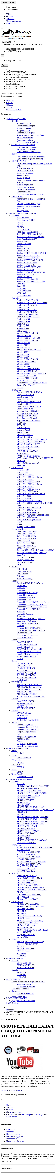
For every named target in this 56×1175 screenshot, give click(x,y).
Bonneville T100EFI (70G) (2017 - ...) (32, 602)
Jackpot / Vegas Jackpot (26, 732)
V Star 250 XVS (23, 430)
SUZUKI (15, 298)
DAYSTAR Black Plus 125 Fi (29, 649)
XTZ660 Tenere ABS (26, 854)
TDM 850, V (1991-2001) (27, 866)
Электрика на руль (25, 168)
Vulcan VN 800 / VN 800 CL (29, 508)
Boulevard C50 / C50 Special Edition (32, 302)
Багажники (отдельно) (26, 149)
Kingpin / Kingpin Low (26, 736)
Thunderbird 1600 (24, 633)
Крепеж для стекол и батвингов (31, 199)
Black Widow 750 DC (26, 220)
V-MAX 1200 (22, 432)
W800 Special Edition (26, 526)
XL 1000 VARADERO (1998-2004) (32, 840)
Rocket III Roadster (25, 614)
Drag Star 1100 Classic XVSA (29, 392)
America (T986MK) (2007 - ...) (30, 583)
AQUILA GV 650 (24, 692)
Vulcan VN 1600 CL (25, 479)
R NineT (20, 753)
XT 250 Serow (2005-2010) (28, 852)
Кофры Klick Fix (24, 123)
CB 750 (20, 225)
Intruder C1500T (24, 357)
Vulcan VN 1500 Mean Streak (29, 477)
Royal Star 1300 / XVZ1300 (28, 420)
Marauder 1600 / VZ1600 (27, 378)
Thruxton (20, 626)
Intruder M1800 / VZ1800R (28, 368)
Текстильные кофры (26, 133)
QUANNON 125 (24, 713)
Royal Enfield (17, 774)
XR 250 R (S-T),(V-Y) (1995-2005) (31, 793)
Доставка (10, 18)
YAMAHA (16, 390)
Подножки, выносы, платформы (31, 180)
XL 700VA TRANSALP (27, 826)
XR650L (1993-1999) (26, 800)
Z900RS (20, 767)
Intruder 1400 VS (24, 335)
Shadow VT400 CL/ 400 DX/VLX (31, 253)
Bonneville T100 (24, 600)
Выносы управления (26, 189)
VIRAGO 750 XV (24, 449)
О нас (8, 14)
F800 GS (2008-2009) (26, 949)
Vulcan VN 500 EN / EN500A (29, 501)
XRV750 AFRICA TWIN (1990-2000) (33, 817)
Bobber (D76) (22, 588)
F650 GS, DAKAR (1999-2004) (30, 941)
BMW (14, 750)
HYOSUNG (16, 682)
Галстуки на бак (24, 192)
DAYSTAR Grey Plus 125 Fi (29, 654)
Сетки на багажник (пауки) (29, 152)
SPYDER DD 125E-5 (26, 708)
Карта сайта (11, 1117)
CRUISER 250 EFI (25, 663)
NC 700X (21, 814)
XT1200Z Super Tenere (26, 871)
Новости (10, 100)
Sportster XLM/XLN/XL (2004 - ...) (32, 552)
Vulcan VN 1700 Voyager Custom (31, 493)
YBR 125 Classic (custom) (28, 463)
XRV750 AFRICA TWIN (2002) (30, 824)
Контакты (10, 23)
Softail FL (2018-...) (25, 541)
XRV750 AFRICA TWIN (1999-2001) (33, 821)
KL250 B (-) (22, 911)
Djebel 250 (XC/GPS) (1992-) (29, 878)
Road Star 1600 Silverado (27, 418)
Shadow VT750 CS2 (25, 274)
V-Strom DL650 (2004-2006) (29, 894)
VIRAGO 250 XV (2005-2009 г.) (31, 442)
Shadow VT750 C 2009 (27, 262)
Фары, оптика (23, 175)
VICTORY (16, 722)
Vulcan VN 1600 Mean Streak (29, 484)
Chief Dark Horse (24, 571)
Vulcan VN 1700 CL (25, 486)
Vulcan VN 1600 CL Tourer (28, 482)
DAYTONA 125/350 (25, 701)
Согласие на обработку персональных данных (26, 1114)
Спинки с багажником (27, 147)
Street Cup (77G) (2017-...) (28, 621)
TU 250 (20, 387)
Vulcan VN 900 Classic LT (28, 512)
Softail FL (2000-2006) (26, 536)
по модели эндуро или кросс (19, 779)
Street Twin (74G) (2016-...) (28, 623)
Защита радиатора (25, 185)
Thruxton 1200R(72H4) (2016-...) (31, 630)
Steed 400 (21, 284)
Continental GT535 (25, 776)
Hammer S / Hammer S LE (28, 729)
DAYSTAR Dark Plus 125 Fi (29, 651)
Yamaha (14, 970)
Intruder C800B (23, 364)
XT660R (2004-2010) (26, 859)
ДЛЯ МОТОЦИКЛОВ (16, 119)
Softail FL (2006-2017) (26, 538)
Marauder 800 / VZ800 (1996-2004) (32, 383)
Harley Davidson (18, 529)
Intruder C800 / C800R (26, 361)
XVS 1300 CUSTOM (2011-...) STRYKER (35, 458)
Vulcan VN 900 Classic (26, 510)
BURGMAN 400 (24, 963)
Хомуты (20, 208)
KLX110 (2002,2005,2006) (28, 904)
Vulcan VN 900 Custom (27, 517)
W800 (19, 524)
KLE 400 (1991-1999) (26, 925)
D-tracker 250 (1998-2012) (28, 923)
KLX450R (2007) (24, 927)
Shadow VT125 (23, 248)
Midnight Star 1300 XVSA (28, 411)
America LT (22, 585)
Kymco (14, 710)
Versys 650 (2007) (24, 932)
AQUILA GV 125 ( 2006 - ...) (29, 684)
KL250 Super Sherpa (25, 908)
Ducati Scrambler (24, 758)
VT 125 (20, 659)
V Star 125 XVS (23, 427)
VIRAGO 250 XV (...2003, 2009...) (32, 439)
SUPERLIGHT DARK (26, 675)
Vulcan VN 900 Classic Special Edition (33, 515)
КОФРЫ (15, 121)
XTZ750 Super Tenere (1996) (29, 864)
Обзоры (9, 105)
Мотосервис (11, 1139)
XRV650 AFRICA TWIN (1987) (30, 807)
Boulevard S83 (23, 328)
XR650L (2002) (23, 802)
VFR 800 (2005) (23, 835)
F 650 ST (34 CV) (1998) (27, 944)
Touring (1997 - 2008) (26, 557)
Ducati (14, 755)
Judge (19, 734)
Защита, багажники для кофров (30, 135)
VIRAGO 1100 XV (25, 435)
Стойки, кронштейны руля (28, 203)
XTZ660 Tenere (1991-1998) (29, 857)
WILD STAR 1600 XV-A (27, 451)
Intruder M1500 (23, 366)
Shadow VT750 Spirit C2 (27, 279)
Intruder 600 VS (23, 343)
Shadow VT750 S (24, 277)
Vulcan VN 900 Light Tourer (29, 519)
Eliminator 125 (23, 470)
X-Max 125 (21, 977)
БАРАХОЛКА (12, 1003)
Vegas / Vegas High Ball (27, 743)
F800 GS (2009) (23, 951)
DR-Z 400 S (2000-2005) (27, 880)
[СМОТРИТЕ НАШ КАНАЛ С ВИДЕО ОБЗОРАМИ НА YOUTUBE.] (22, 1072)
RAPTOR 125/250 (24, 703)
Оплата (9, 16)
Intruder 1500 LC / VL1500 (28, 338)
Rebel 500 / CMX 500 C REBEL (30, 236)
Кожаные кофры (24, 128)
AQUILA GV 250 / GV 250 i (29, 689)
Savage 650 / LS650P (26, 385)
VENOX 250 (22, 715)
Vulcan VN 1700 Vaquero (27, 491)
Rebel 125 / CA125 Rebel (27, 232)
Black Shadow (23, 218)
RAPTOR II (22, 706)
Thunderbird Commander (27, 635)
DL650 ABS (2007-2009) (27, 899)
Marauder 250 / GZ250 (26, 380)
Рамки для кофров (25, 137)
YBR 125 (21, 460)
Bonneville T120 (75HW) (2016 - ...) (32, 604)
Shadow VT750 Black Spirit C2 (30, 260)
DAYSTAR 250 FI (25, 647)
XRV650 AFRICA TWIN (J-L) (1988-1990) (35, 809)
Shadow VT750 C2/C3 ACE (29, 267)
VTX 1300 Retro (24, 291)
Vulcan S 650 (22, 472)
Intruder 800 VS (23, 352)
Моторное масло (24, 984)
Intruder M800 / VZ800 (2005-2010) (32, 373)
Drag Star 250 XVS (25, 399)
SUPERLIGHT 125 (25, 670)
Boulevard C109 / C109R (27, 300)
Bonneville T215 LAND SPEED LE (32, 607)
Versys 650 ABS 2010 (26, 934)
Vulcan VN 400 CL (25, 498)
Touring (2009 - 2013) (26, 559)
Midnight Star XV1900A (27, 416)
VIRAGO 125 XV (24, 437)
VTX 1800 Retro (24, 295)
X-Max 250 (21, 972)
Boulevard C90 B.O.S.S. (27, 310)
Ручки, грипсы (23, 177)
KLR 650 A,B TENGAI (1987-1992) (32, 930)
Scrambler (21, 616)
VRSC (19, 564)
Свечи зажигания (19, 996)
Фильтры (15, 991)
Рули (19, 201)
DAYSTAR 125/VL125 (27, 644)
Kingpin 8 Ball (23, 739)
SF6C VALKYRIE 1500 (27, 239)
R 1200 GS (21, 956)
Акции (9, 107)
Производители (13, 1134)
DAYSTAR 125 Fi (24, 642)
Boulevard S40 (23, 324)
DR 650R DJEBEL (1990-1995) (30, 887)
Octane (20, 741)
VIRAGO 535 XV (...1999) (28, 444)
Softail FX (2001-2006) (26, 543)
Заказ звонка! (20, 49)
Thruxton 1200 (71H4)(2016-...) (30, 628)
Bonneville (21, 590)
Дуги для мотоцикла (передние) (31, 156)
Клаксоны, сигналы (25, 187)
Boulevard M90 (23, 321)
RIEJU (14, 769)
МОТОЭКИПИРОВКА (16, 998)
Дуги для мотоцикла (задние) (30, 159)
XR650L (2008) (23, 805)
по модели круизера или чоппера (21, 213)
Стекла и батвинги (25, 170)
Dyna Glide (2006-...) (26, 534)
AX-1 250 (21, 784)
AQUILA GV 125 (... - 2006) (29, 687)
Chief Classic (22, 569)
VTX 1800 (21, 293)
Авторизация (12, 9)
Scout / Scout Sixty (24, 578)
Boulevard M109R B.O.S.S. (28, 317)
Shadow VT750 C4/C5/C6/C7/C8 (31, 272)
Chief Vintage (22, 574)
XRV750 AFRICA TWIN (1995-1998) (33, 819)
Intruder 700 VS (23, 345)
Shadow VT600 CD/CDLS (28, 255)
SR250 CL (21, 423)
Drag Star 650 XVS (25, 409)
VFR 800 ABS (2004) (26, 833)
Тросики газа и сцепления (28, 206)
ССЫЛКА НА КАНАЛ (11, 1090)
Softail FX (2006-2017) (26, 545)
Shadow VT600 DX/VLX (28, 258)
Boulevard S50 (23, 326)
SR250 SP (21, 425)
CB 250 (20, 222)
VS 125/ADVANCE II (26, 656)
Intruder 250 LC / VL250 (27, 340)
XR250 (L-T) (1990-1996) (28, 788)
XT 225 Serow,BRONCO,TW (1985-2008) (35, 847)
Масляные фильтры (25, 993)
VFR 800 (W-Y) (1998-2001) (29, 831)
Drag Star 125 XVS (25, 397)
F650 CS (20, 946)
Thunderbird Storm (24, 637)
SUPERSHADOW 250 (26, 677)
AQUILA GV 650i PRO (27, 694)
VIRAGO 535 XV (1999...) (28, 446)
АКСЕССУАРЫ (18, 161)
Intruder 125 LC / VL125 (27, 333)
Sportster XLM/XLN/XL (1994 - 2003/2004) (35, 550)
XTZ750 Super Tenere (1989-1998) (31, 861)
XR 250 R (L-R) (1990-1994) (29, 791)
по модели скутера (14, 958)
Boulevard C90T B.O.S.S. (28, 312)
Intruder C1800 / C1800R (27, 359)
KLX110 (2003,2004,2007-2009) (30, 906)
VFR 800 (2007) (23, 838)
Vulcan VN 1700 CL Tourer (28, 489)
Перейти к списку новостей (13, 1095)
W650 (19, 522)
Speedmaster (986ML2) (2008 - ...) (31, 618)
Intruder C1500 (23, 354)
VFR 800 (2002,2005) (26, 828)
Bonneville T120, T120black (29, 609)
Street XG (21, 555)
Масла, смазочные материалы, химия (27, 982)
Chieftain (20, 576)
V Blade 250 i (22, 680)
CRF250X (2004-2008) (26, 798)
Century (20, 772)
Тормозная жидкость (26, 986)
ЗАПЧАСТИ (17, 196)
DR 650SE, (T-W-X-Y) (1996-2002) (32, 890)
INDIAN (15, 567)
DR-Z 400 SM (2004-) (26, 883)
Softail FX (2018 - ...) (26, 548)
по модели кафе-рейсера (17, 748)
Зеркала (20, 182)
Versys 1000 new (24, 937)
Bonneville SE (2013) (26, 597)
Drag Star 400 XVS (25, 404)
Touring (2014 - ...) (24, 562)
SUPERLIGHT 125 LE (26, 673)
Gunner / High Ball (25, 725)
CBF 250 (20, 227)
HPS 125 (20, 762)
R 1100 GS (21, 953)
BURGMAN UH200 (25, 967)
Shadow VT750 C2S (25, 269)
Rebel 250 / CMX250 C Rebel (29, 234)
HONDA (15, 215)
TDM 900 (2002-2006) (26, 868)
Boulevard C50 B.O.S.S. (27, 305)
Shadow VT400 (23, 251)
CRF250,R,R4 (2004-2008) (28, 795)
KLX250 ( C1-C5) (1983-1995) (30, 920)
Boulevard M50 (23, 319)
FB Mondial (16, 760)
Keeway (14, 661)
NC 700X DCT (23, 812)
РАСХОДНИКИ (13, 979)
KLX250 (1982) (23, 918)
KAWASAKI (17, 468)
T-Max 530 (21, 975)
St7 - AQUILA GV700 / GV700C (31, 696)
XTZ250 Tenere (23, 850)
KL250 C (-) (22, 913)
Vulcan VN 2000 (24, 496)
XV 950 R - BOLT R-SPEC (28, 456)
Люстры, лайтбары (25, 173)
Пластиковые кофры (26, 126)
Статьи (9, 103)
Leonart (14, 699)
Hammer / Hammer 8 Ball (27, 727)
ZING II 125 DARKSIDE (28, 720)
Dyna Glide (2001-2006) (27, 531)
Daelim (14, 640)
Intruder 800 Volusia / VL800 (29, 350)
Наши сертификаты (15, 1141)
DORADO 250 (23, 666)
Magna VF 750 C (24, 229)
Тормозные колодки (20, 989)
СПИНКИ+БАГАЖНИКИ (23, 144)
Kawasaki (15, 765)
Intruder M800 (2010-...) (27, 371)
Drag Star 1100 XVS (25, 394)
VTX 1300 (21, 288)
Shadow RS (22, 246)
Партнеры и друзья (14, 1136)
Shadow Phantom (24, 243)
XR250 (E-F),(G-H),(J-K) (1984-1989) (33, 786)
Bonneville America (25, 595)
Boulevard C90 (23, 307)
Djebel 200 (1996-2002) (27, 875)
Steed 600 (21, 286)
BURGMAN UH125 (25, 965)
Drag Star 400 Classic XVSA (29, 401)
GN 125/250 (22, 331)
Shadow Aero (22, 241)
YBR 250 (21, 465)
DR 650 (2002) (23, 892)
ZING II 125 (22, 717)
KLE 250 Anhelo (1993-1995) (29, 916)
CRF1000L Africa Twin (26, 842)
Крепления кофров (25, 140)
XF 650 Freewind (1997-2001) (29, 885)
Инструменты (23, 210)
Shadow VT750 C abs (26, 265)
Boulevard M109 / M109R (28, 314)
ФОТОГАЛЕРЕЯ (13, 110)
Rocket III (21, 611)
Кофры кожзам (23, 130)
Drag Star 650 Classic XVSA (29, 406)
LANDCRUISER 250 (26, 668)
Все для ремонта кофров (27, 142)
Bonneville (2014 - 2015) (27, 592)
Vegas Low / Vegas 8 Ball (27, 746)
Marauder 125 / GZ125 (26, 376)
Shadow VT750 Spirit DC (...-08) (31, 281)
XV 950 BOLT (23, 453)
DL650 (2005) (23, 897)
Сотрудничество (13, 21)
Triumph (14, 581)
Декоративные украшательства (30, 194)
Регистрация (11, 7)
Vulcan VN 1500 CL (25, 475)
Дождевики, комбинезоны (23, 1000)
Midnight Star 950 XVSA (27, 413)
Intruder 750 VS (23, 347)
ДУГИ (14, 154)
